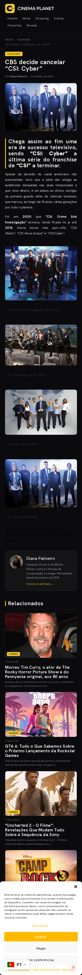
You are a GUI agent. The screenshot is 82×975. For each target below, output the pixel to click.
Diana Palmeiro (19, 76)
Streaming (42, 18)
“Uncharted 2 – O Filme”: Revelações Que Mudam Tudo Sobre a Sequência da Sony (34, 829)
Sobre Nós (68, 969)
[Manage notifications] (73, 967)
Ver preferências (41, 960)
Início (9, 39)
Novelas (32, 25)
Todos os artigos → (40, 584)
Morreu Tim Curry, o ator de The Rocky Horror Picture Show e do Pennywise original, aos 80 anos (37, 671)
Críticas (59, 18)
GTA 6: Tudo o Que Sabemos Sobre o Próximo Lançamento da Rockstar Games (40, 750)
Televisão (23, 39)
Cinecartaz (14, 25)
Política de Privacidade (46, 969)
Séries (26, 18)
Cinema (12, 18)
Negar (41, 948)
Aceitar (41, 937)
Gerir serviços (40, 925)
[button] (76, 887)
